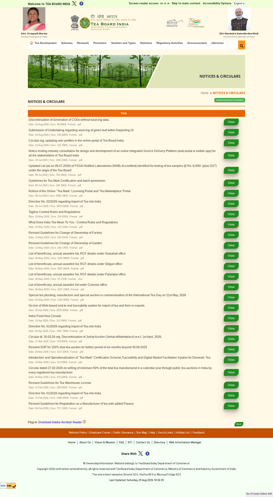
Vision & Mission (105, 442)
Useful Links (165, 432)
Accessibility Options (217, 3)
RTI (130, 442)
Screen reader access (144, 3)
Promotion (100, 42)
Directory (159, 442)
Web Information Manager (185, 442)
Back (238, 424)
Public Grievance (123, 432)
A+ (161, 3)
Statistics (146, 42)
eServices (217, 42)
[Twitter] (75, 4)
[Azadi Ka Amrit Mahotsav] (195, 27)
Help (152, 432)
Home (32, 43)
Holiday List (183, 432)
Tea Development (46, 42)
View (231, 122)
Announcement (197, 42)
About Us (85, 442)
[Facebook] (82, 4)
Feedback (198, 432)
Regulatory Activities (170, 42)
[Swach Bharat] (174, 27)
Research (83, 42)
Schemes (67, 42)
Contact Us (143, 442)
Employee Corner (100, 432)
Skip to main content (186, 3)
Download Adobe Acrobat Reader (60, 422)
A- (168, 3)
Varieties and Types (123, 42)
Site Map (141, 432)
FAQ (121, 442)
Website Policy (78, 432)
